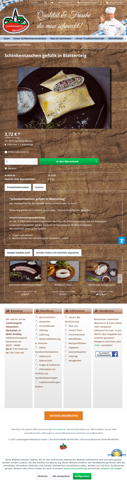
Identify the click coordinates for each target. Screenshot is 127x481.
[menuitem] (39, 3)
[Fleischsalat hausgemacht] (101, 271)
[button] (121, 240)
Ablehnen (42, 476)
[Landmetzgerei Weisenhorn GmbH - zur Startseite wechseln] (19, 22)
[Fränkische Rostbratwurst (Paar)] (25, 271)
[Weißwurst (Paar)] (63, 271)
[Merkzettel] (52, 3)
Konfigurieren (82, 476)
